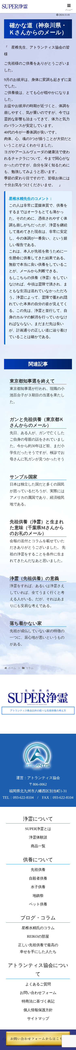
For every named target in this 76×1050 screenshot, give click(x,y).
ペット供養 (38, 904)
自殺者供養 (38, 878)
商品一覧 (38, 846)
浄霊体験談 (38, 837)
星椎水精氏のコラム (38, 928)
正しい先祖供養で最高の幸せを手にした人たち (38, 948)
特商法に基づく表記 (38, 1001)
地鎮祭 (38, 896)
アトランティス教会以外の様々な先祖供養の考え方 (38, 710)
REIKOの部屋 (38, 936)
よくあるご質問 (38, 984)
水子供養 (38, 887)
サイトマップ (38, 1018)
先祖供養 (38, 870)
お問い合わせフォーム (38, 993)
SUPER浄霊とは (38, 829)
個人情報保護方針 (38, 1010)
